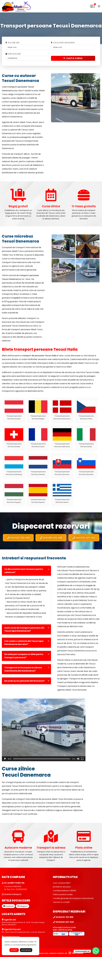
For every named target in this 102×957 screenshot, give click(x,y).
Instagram (23, 906)
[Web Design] (75, 953)
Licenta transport (12, 894)
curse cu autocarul (76, 566)
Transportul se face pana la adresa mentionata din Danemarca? (23, 669)
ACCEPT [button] (14, 950)
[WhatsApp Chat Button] (96, 951)
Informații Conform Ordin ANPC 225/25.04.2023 (64, 928)
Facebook (9, 906)
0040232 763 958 (19, 537)
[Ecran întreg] (82, 758)
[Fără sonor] (78, 758)
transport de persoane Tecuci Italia (39, 355)
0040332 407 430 (85, 537)
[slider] (41, 758)
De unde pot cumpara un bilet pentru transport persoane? (23, 656)
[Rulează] (5, 758)
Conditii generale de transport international (73, 898)
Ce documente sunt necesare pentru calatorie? (23, 571)
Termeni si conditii (61, 902)
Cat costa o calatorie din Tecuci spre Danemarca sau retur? (23, 643)
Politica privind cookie (63, 894)
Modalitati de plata (62, 886)
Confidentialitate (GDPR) (64, 890)
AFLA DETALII (26, 950)
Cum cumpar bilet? (62, 883)
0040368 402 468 (52, 537)
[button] (44, 730)
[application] (43, 730)
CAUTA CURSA (74, 58)
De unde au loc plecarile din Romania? (24, 680)
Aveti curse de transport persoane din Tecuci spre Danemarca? (24, 629)
